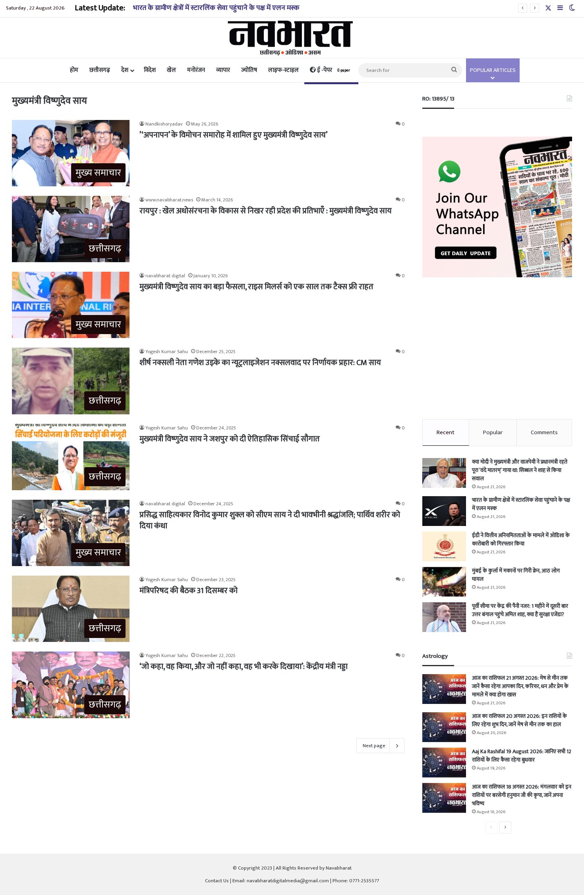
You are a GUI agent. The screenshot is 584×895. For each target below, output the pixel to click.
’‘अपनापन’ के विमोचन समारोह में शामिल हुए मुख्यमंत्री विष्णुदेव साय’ (233, 135)
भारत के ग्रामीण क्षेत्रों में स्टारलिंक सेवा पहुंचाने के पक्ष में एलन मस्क (216, 8)
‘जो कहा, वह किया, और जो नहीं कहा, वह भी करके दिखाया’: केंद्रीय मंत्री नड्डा (243, 666)
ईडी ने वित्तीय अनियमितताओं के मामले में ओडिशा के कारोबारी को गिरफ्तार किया (521, 539)
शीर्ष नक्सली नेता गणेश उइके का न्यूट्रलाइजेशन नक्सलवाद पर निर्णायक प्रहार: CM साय (260, 362)
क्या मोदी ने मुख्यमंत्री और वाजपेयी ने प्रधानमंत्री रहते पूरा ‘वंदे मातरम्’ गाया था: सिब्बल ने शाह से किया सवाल (519, 470)
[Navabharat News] (292, 38)
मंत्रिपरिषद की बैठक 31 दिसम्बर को (188, 590)
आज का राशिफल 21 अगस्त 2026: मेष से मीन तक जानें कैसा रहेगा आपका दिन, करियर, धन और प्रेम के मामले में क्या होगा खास (520, 686)
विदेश (150, 70)
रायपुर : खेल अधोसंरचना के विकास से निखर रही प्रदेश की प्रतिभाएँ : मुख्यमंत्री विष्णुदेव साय (265, 211)
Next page (374, 745)
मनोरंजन (196, 70)
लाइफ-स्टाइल (283, 70)
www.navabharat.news (169, 200)
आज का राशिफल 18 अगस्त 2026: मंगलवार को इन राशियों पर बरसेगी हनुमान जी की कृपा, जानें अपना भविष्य (521, 795)
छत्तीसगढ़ (99, 70)
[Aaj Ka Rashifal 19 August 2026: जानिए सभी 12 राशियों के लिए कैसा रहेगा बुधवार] (444, 762)
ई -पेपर (333, 70)
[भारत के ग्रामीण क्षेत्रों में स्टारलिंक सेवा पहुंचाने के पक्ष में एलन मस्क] (444, 511)
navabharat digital (165, 276)
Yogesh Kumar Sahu (166, 352)
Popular (493, 432)
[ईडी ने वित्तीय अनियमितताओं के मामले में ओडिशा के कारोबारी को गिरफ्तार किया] (444, 546)
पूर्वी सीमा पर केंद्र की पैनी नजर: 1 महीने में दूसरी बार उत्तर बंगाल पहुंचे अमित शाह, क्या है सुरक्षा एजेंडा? (520, 610)
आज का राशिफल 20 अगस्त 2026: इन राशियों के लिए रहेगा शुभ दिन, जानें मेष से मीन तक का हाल (519, 720)
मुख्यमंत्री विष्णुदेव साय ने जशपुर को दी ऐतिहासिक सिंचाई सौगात (229, 439)
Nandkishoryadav (164, 124)
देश (124, 70)
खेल (171, 70)
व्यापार (223, 70)
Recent (445, 432)
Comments (544, 432)
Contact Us (217, 880)
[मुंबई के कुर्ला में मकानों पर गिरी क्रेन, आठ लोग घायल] (444, 582)
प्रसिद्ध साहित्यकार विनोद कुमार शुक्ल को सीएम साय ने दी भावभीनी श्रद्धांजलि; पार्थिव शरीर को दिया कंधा (269, 520)
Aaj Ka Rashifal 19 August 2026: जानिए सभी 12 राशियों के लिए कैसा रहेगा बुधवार (521, 755)
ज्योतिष (249, 70)
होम (74, 70)
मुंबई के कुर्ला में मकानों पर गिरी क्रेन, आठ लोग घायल (516, 575)
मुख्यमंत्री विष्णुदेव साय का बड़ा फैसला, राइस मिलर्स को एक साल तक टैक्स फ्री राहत (256, 287)
